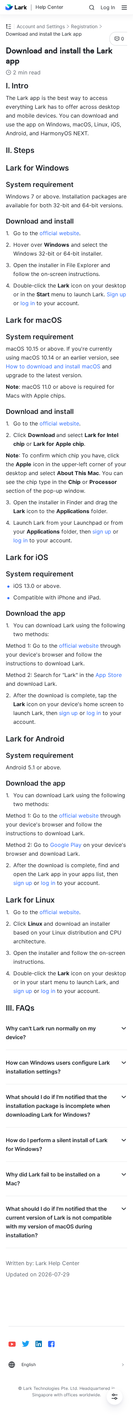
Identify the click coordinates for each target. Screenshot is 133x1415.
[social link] (15, 1344)
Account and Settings (41, 26)
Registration (84, 26)
